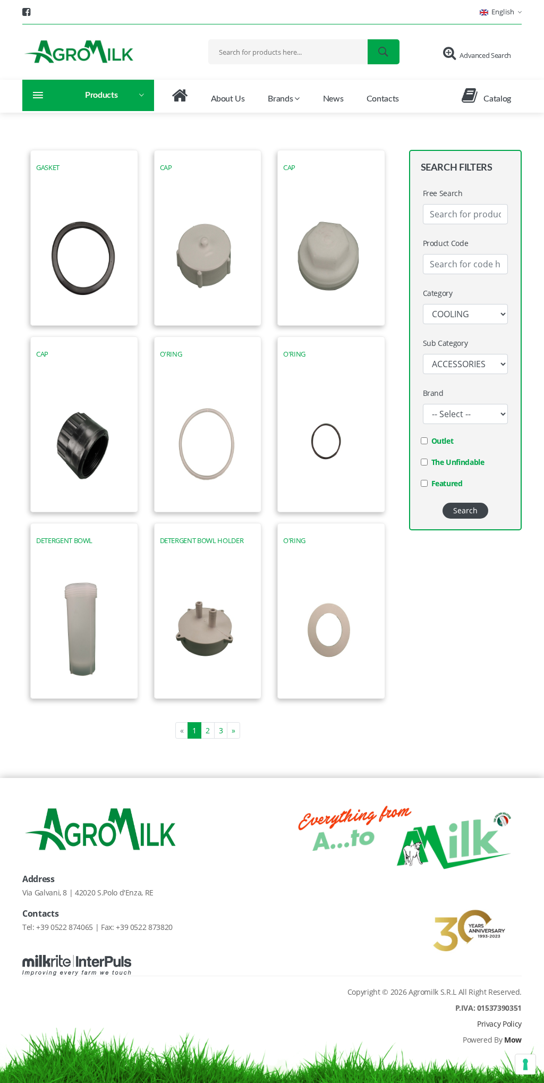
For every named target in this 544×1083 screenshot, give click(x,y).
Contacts (383, 99)
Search (465, 510)
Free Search (443, 193)
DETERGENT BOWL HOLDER (202, 541)
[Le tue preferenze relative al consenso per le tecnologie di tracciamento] (525, 1064)
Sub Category (445, 343)
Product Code (446, 243)
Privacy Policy (499, 1024)
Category (438, 293)
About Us (228, 99)
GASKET (48, 168)
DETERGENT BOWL (64, 541)
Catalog (496, 99)
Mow (513, 1040)
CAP (166, 168)
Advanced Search (485, 55)
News (333, 99)
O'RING (171, 354)
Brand (433, 393)
